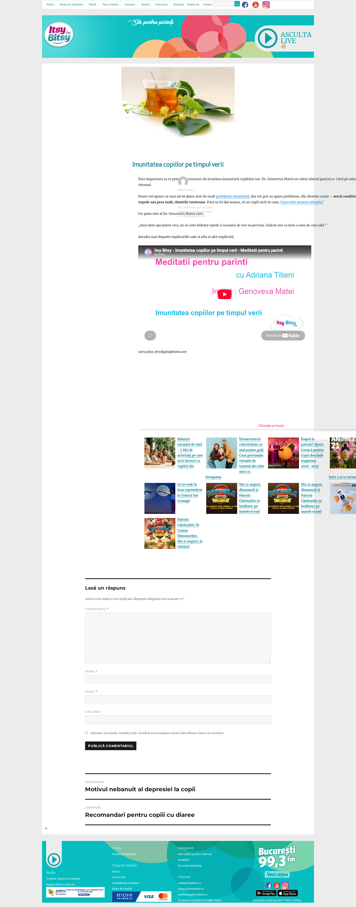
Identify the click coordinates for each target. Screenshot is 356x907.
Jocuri (115, 871)
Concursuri (161, 4)
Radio (50, 4)
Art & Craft (118, 877)
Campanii (129, 4)
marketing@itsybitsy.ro (192, 894)
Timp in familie (110, 4)
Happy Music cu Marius (60, 884)
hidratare (183, 211)
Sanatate (183, 201)
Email (91, 691)
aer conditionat (186, 207)
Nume (91, 671)
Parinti (92, 4)
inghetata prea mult (195, 216)
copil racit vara (204, 207)
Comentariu (97, 609)
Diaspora (178, 4)
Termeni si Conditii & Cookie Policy (199, 900)
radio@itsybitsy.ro (189, 883)
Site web (92, 711)
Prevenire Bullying (189, 865)
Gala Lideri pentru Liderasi (195, 854)
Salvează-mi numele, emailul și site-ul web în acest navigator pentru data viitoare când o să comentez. (157, 733)
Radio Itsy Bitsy (186, 190)
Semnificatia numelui (125, 883)
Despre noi (193, 4)
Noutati (145, 4)
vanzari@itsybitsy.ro (191, 888)
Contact (207, 4)
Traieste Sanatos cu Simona (63, 878)
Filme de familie (122, 888)
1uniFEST (183, 859)
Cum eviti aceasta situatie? (302, 202)
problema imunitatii (232, 196)
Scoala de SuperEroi (71, 4)
